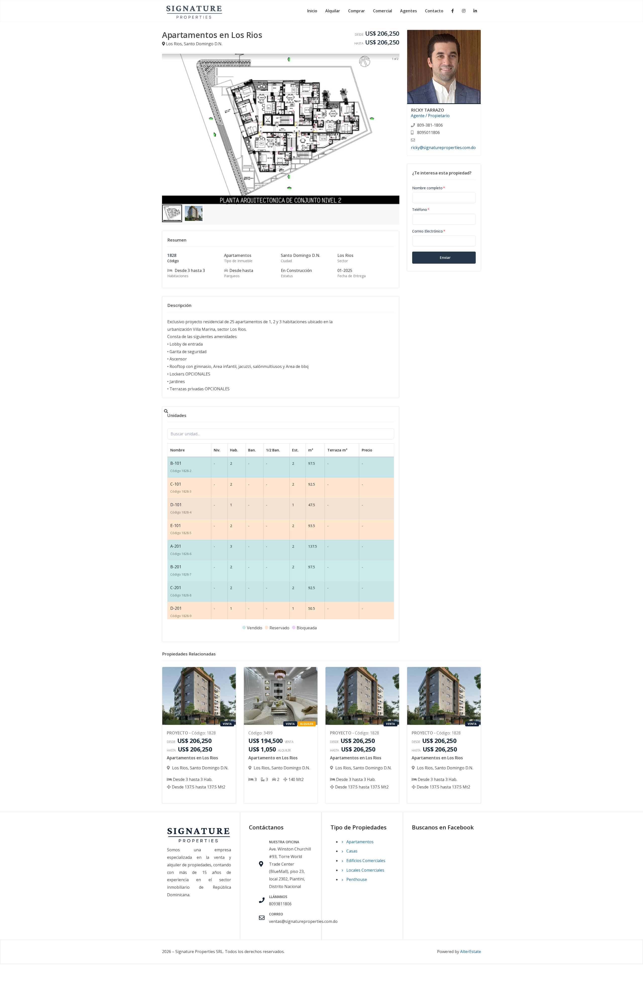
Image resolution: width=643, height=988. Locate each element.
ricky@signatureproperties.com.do (443, 147)
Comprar (356, 11)
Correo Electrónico (428, 231)
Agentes (408, 11)
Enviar (445, 257)
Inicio (312, 11)
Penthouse (356, 879)
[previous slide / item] (165, 129)
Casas (351, 851)
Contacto (434, 11)
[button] (172, 213)
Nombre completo (428, 187)
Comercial (382, 11)
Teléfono (421, 209)
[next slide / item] (395, 129)
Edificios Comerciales (365, 860)
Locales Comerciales (364, 870)
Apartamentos (359, 841)
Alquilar (332, 11)
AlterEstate (470, 951)
